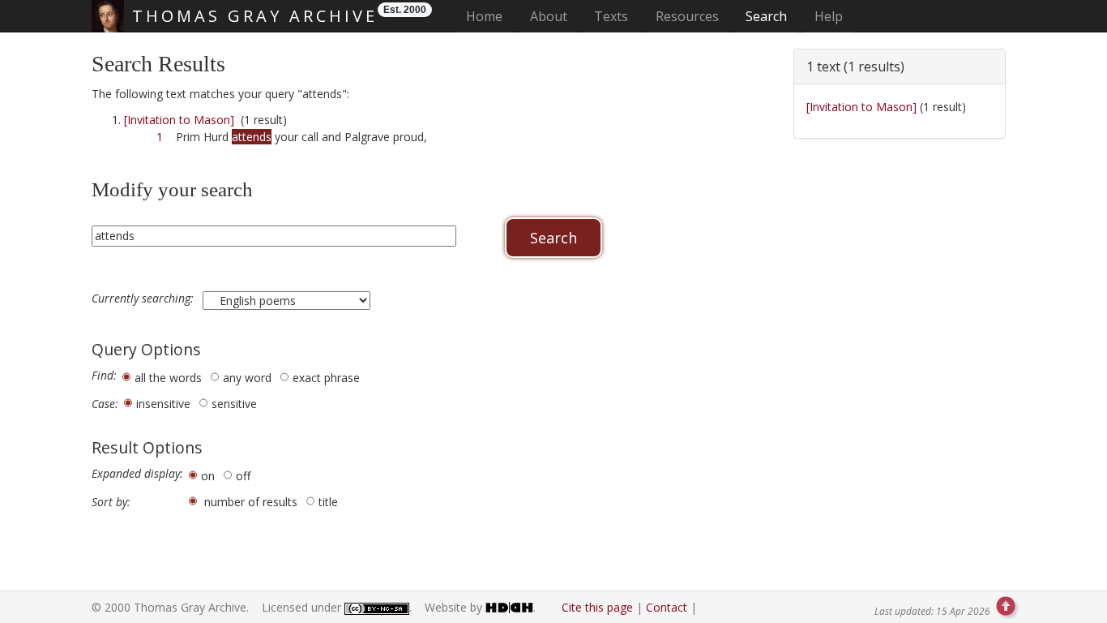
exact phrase (326, 377)
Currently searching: (144, 298)
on (208, 475)
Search (766, 16)
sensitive (234, 403)
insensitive (163, 403)
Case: (105, 404)
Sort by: (111, 502)
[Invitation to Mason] (179, 119)
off (243, 475)
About (548, 16)
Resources (687, 16)
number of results (250, 501)
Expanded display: (137, 473)
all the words (168, 377)
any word (247, 377)
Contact (666, 607)
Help (828, 16)
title (328, 501)
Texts (611, 16)
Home (489, 15)
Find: (104, 375)
